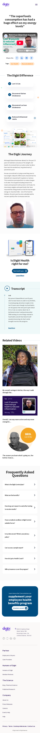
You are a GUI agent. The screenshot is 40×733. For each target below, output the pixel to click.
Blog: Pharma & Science (10, 685)
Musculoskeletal (27, 64)
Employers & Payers (9, 655)
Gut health (14, 64)
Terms (10, 726)
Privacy (5, 726)
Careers (5, 708)
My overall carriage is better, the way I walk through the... (18, 391)
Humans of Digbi (8, 670)
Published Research (9, 689)
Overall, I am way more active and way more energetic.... (18, 420)
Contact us (31, 726)
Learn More (20, 275)
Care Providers (7, 659)
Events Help (6, 712)
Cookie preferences (20, 726)
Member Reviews (8, 674)
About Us (5, 700)
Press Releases (7, 704)
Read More (11, 328)
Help (4, 716)
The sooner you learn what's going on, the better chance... (18, 456)
